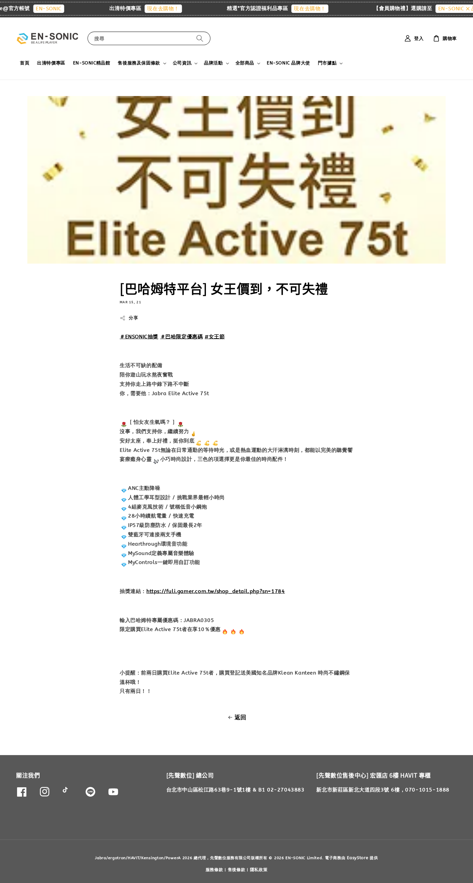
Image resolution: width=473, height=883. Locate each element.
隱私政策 (259, 869)
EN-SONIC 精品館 (442, 8)
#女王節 (215, 337)
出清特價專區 (51, 63)
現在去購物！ (145, 8)
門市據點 (327, 63)
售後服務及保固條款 (139, 63)
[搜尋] (200, 38)
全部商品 (245, 63)
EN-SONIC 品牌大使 (288, 63)
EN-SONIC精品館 (91, 63)
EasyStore (357, 857)
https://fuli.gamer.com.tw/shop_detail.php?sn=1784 (215, 591)
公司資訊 (182, 63)
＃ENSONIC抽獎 (139, 337)
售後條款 (237, 869)
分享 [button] (133, 318)
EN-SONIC (31, 8)
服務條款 (214, 869)
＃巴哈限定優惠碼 (181, 337)
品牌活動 (213, 63)
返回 (240, 717)
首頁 (24, 63)
